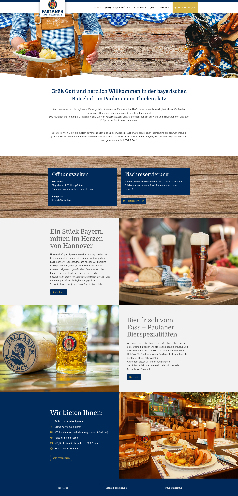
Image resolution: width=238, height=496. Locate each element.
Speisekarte (58, 292)
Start (97, 7)
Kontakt (165, 7)
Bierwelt (140, 7)
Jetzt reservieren (135, 200)
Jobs (153, 7)
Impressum (63, 487)
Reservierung (186, 7)
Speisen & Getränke (117, 7)
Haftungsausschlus (173, 487)
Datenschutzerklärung (116, 487)
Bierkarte (134, 377)
